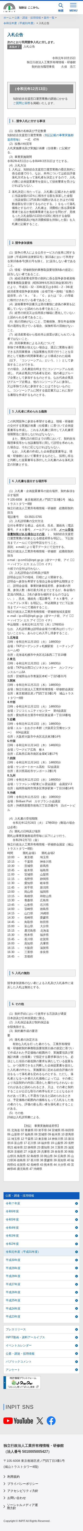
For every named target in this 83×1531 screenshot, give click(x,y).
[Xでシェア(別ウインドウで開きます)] (40, 1422)
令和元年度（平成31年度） (20, 23)
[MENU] (73, 7)
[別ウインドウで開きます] (18, 1422)
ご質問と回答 (21, 103)
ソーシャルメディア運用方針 (22, 1506)
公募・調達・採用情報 (27, 17)
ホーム (8, 17)
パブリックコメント (19, 1361)
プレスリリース (16, 1329)
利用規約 (13, 1476)
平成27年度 (13, 1284)
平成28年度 (13, 1276)
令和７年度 (13, 1203)
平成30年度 (13, 1260)
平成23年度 (13, 1316)
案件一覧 (49, 17)
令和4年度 (12, 1227)
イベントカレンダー (19, 1345)
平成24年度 (13, 1308)
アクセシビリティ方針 (22, 1490)
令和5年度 (12, 1219)
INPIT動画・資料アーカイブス (25, 1337)
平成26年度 (13, 1292)
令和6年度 (12, 1211)
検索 (61, 10)
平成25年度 (13, 1300)
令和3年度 (12, 1235)
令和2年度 (12, 1243)
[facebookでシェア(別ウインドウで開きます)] (51, 1423)
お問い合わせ (16, 1497)
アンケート (13, 1369)
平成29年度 (13, 1268)
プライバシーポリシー (22, 1483)
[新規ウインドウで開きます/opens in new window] (22, 1382)
